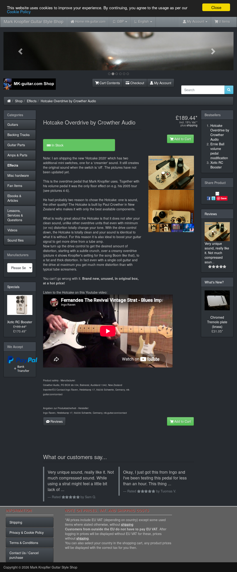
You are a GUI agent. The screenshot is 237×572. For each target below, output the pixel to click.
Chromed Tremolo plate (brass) (217, 322)
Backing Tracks (18, 134)
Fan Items (14, 185)
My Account (162, 83)
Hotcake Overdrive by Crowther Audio (68, 101)
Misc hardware (18, 175)
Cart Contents (109, 83)
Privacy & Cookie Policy (26, 532)
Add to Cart (182, 139)
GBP (119, 21)
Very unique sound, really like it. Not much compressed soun (217, 252)
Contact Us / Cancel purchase (24, 555)
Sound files (15, 240)
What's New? (214, 282)
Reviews (56, 421)
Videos (12, 230)
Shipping (15, 522)
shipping (192, 125)
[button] (20, 51)
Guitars (12, 124)
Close (216, 7)
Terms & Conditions (23, 542)
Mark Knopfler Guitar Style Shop (33, 21)
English (142, 21)
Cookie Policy (19, 11)
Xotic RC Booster (19, 322)
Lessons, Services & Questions (15, 215)
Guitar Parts (16, 145)
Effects (32, 101)
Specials (13, 286)
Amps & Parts (17, 155)
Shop (19, 101)
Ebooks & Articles (14, 198)
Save (224, 198)
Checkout (136, 83)
